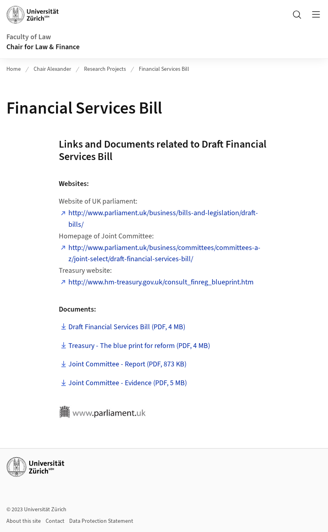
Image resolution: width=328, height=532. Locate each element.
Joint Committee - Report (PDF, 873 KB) (127, 364)
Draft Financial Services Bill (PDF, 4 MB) (126, 327)
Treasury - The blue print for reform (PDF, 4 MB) (139, 346)
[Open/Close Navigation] (316, 14)
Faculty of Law (28, 37)
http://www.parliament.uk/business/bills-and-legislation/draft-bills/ (163, 219)
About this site (23, 521)
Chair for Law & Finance (43, 47)
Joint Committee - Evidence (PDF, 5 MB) (127, 383)
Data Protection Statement (101, 521)
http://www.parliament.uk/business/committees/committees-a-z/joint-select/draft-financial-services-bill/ (164, 253)
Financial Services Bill (164, 69)
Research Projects (105, 69)
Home (13, 69)
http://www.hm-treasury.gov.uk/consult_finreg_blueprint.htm (161, 282)
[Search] (296, 14)
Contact (55, 521)
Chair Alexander (52, 69)
